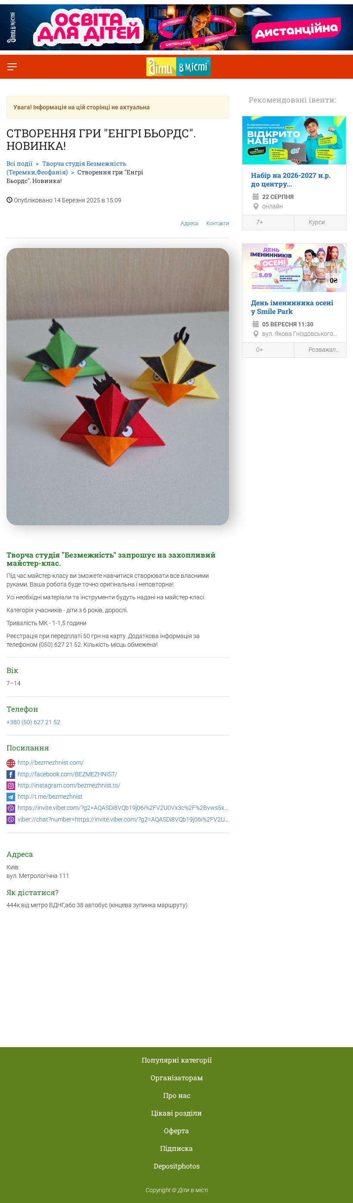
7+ (259, 222)
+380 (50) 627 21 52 (33, 722)
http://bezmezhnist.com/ (51, 762)
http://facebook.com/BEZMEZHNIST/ (68, 774)
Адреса (189, 223)
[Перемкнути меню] (12, 67)
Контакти (217, 223)
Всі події (19, 163)
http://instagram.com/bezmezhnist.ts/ (69, 785)
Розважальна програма (325, 349)
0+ (259, 349)
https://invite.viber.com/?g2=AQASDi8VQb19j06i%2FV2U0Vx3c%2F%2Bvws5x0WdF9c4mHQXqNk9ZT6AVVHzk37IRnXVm (180, 807)
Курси (317, 222)
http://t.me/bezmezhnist (50, 796)
